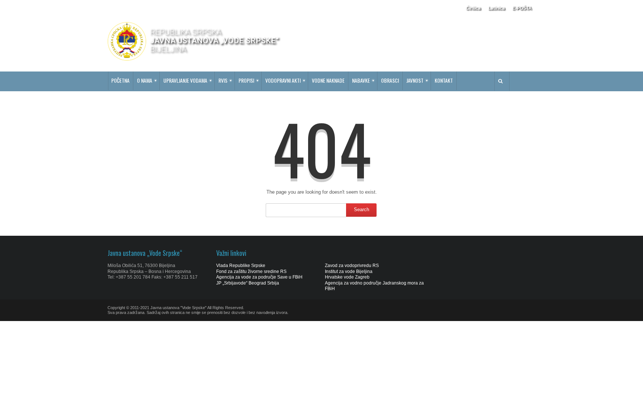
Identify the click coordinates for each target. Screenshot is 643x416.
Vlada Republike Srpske (240, 265)
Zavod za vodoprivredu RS (352, 265)
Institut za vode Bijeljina (348, 271)
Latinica (496, 8)
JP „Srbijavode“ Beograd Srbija (247, 283)
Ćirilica (473, 8)
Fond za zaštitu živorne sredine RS (251, 271)
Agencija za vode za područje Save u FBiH (259, 277)
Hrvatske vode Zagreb (347, 277)
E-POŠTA (522, 8)
